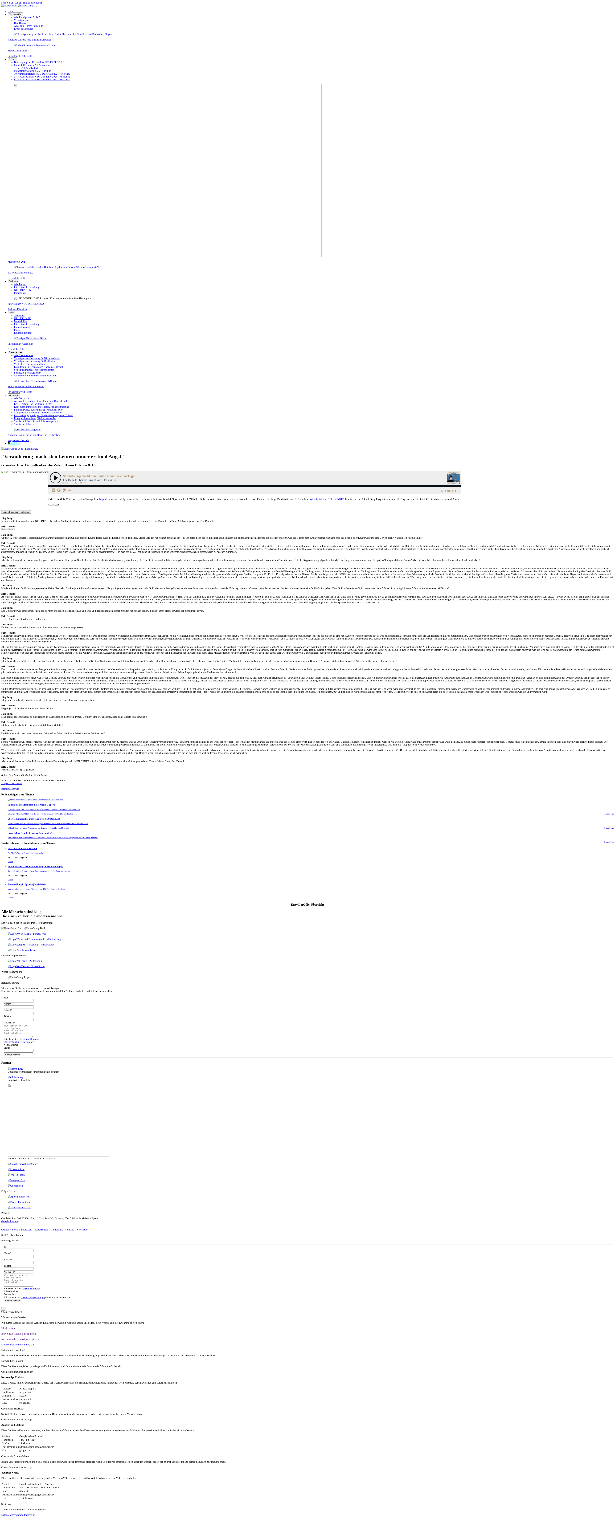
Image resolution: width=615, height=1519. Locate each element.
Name (7, 1003)
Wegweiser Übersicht (18, 440)
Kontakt (69, 1229)
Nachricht (9, 1022)
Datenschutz (41, 1229)
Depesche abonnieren (11, 783)
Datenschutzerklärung (32, 1297)
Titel (6, 997)
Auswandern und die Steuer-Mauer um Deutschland (34, 435)
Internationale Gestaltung (20, 343)
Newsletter (82, 1229)
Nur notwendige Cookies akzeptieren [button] (20, 1339)
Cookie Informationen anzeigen (17, 1371)
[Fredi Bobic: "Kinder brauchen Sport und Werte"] (38, 828)
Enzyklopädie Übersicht (20, 56)
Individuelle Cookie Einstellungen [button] (18, 1333)
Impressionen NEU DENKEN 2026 (26, 303)
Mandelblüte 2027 (17, 261)
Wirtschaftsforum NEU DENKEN (327, 499)
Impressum (26, 1229)
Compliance (57, 1229)
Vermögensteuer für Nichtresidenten (26, 386)
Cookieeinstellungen (11, 1312)
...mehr (10, 861)
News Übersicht (16, 349)
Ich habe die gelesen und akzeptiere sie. (38, 1297)
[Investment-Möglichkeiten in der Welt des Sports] (35, 800)
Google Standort (9, 1221)
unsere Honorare (31, 1039)
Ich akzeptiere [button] (8, 1328)
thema (7, 1047)
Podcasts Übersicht (17, 309)
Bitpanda (103, 499)
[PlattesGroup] (17, 5)
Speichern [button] (6, 1504)
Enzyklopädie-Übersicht (307, 904)
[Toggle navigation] (35, 6)
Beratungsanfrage (10, 788)
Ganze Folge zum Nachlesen (16, 512)
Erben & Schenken (17, 50)
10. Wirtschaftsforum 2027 (21, 272)
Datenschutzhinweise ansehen (19, 1042)
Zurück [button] (5, 1509)
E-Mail (8, 1010)
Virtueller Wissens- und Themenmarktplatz (29, 39)
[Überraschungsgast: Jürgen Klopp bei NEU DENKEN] (42, 814)
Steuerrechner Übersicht (20, 392)
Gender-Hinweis (9, 1229)
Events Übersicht (16, 278)
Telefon (8, 1016)
